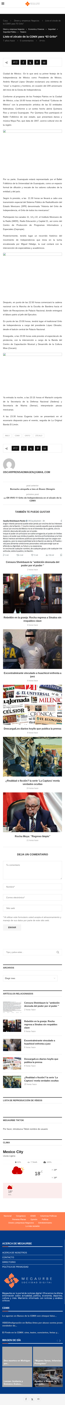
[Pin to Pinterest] (37, 62)
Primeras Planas (19, 1219)
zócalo (38, 436)
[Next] (60, 1340)
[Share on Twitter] (30, 62)
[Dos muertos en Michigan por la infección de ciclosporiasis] (17, 1357)
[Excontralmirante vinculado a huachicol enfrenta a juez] (32, 649)
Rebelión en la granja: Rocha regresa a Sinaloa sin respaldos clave (40, 1024)
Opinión (34, 1219)
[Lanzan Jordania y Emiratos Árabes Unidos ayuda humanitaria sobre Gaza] (17, 1377)
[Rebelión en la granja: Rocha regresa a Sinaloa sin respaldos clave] (32, 593)
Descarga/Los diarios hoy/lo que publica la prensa (32, 728)
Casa (5, 21)
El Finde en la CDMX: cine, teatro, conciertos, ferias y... (30, 1332)
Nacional (7, 1216)
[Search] (61, 4)
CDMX (33, 1216)
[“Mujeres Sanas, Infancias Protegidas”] (48, 1357)
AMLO (7, 436)
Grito (27, 436)
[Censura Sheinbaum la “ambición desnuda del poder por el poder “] (32, 538)
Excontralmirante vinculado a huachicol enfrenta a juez (39, 1042)
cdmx (17, 436)
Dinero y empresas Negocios (26, 21)
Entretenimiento (45, 1223)
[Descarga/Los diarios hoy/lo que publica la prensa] (32, 704)
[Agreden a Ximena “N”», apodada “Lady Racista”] (48, 1377)
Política (45, 1219)
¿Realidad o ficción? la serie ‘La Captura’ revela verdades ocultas (41, 1079)
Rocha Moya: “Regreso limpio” (32, 836)
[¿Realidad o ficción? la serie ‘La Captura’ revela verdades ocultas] (32, 757)
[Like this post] (16, 62)
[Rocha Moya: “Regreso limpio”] (32, 812)
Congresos (21, 1216)
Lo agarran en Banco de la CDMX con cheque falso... (29, 1316)
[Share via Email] (44, 62)
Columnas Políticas (48, 1216)
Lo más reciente (32, 1226)
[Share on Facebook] (23, 62)
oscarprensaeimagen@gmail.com (26, 472)
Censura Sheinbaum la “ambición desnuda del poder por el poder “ (42, 1004)
